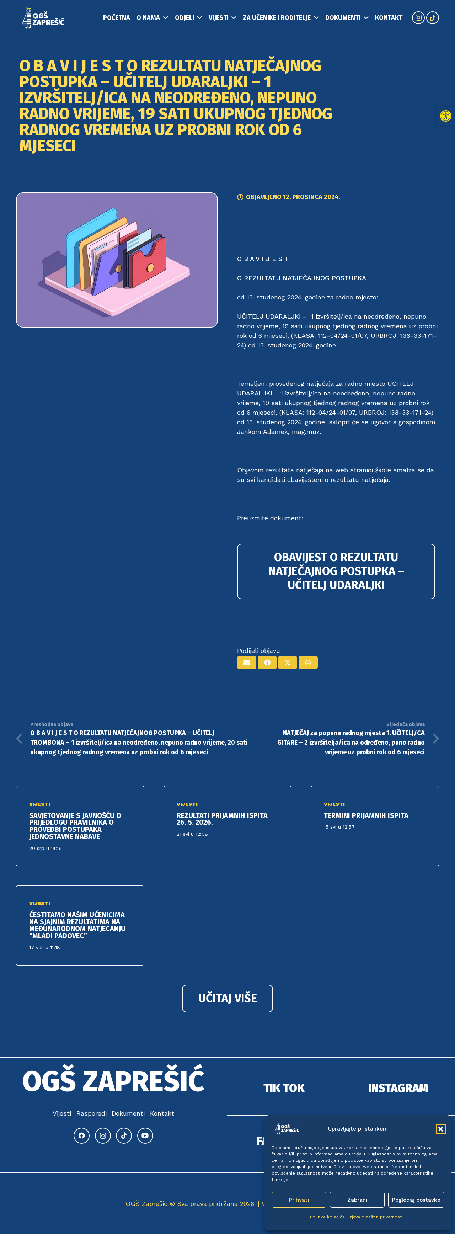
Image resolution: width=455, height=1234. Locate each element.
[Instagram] (418, 17)
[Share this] (267, 662)
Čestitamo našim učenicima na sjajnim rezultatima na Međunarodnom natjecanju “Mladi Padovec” (77, 925)
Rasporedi (91, 1113)
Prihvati (299, 1200)
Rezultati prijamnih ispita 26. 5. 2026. (222, 819)
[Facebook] (82, 1136)
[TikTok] (432, 17)
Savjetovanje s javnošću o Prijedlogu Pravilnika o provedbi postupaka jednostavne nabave (75, 826)
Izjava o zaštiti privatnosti (375, 1216)
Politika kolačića (327, 1216)
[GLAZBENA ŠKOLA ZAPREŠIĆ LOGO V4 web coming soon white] (43, 17)
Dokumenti (128, 1113)
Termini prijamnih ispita (366, 815)
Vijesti (39, 804)
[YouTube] (145, 1136)
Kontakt (162, 1113)
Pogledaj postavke (416, 1200)
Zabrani (357, 1200)
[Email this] (246, 662)
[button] (446, 116)
